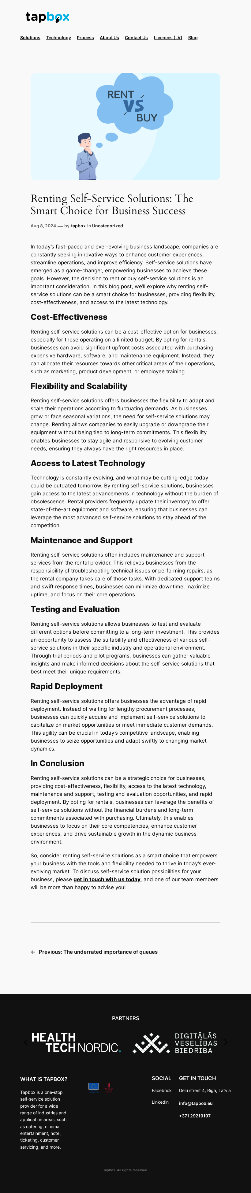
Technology (58, 37)
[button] (25, 1042)
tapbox (78, 225)
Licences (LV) (168, 37)
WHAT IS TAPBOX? (43, 1079)
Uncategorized (107, 225)
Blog (193, 37)
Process (85, 37)
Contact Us (136, 37)
